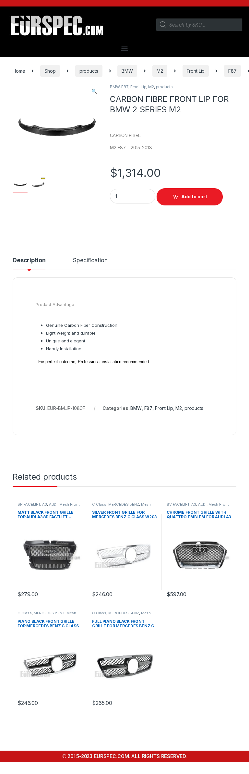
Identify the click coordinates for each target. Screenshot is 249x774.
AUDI (53, 504)
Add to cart (194, 196)
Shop (49, 71)
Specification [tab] (90, 260)
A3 (44, 504)
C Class (99, 504)
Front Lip (196, 71)
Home (19, 71)
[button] (124, 48)
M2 (160, 71)
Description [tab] (29, 260)
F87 (232, 71)
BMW (127, 71)
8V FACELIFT (178, 504)
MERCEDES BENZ (123, 504)
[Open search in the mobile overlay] (199, 24)
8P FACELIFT (29, 504)
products (88, 71)
